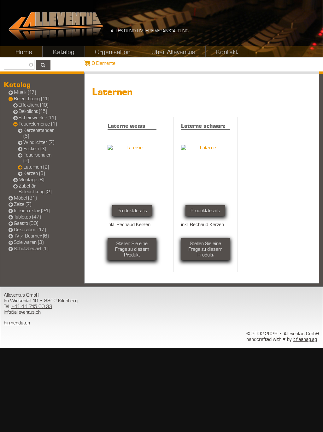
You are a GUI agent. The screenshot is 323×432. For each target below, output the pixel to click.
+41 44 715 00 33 (31, 306)
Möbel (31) (25, 198)
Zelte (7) (22, 204)
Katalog (63, 52)
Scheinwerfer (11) (37, 117)
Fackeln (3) (34, 148)
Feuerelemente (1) (38, 124)
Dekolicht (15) (33, 111)
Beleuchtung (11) (31, 99)
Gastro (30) (26, 223)
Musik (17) (25, 92)
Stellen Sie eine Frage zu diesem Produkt (132, 249)
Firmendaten (17, 323)
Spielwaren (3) (29, 242)
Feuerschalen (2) (37, 158)
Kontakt (227, 52)
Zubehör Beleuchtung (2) (35, 188)
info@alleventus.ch (22, 312)
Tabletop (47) (27, 217)
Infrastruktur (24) (32, 210)
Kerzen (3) (34, 173)
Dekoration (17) (30, 229)
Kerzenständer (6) (38, 133)
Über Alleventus (173, 52)
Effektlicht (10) (33, 105)
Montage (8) (31, 179)
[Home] (55, 25)
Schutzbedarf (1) (31, 248)
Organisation (113, 52)
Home (23, 52)
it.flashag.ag (305, 339)
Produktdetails (132, 210)
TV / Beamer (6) (31, 236)
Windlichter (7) (38, 142)
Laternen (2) (36, 167)
